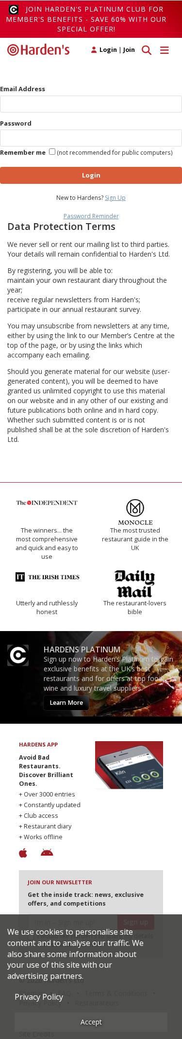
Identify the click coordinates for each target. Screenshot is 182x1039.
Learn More (66, 702)
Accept (91, 1021)
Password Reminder (91, 216)
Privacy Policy (39, 996)
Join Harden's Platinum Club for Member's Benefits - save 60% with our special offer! (86, 18)
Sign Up (115, 198)
